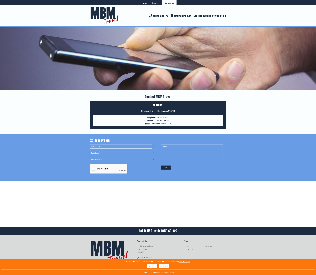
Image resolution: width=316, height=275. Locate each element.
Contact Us (169, 2)
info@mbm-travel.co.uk (211, 16)
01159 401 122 (160, 16)
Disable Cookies (168, 272)
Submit (164, 167)
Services (155, 2)
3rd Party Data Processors (151, 272)
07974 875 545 (182, 16)
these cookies (184, 261)
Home (144, 2)
